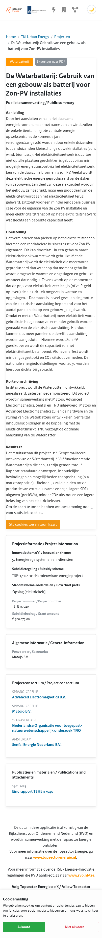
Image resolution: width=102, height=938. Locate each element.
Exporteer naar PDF (51, 61)
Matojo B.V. (21, 711)
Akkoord (24, 927)
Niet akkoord (74, 927)
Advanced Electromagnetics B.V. (39, 697)
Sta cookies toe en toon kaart (33, 524)
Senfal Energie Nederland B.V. (36, 745)
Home (11, 37)
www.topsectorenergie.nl (54, 857)
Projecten (62, 37)
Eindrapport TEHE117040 (32, 791)
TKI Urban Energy (35, 37)
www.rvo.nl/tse (81, 875)
